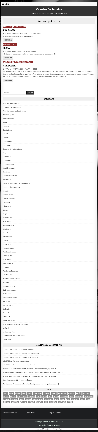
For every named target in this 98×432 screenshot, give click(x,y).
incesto (56, 396)
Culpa (5, 153)
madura (28, 399)
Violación (6, 328)
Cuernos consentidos (21, 361)
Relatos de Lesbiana (10, 271)
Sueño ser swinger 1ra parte (23, 350)
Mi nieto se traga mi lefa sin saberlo (25, 353)
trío (46, 402)
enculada (71, 393)
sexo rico (23, 402)
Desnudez (7, 160)
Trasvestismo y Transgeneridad (15, 324)
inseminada (79, 396)
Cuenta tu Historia (10, 413)
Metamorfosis (8, 225)
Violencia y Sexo (9, 332)
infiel (71, 396)
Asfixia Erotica (8, 119)
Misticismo (7, 229)
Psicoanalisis (8, 263)
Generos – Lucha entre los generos (16, 183)
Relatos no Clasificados (24, 62)
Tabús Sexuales (9, 320)
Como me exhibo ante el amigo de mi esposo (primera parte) (39, 372)
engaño (78, 393)
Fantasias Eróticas (10, 176)
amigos (17, 393)
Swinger (31, 402)
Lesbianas (7, 202)
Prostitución (7, 259)
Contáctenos (30, 413)
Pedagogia (7, 244)
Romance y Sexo (20, 27)
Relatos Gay (7, 275)
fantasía (32, 396)
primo (62, 399)
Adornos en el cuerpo (11, 103)
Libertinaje (7, 206)
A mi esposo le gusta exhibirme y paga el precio (37, 376)
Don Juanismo (8, 164)
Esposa (5, 396)
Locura (5, 210)
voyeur (70, 402)
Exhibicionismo (9, 168)
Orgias (5, 240)
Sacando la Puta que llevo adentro (25, 357)
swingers (39, 402)
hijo (50, 396)
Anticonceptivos (9, 115)
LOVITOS (6, 350)
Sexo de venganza (10, 297)
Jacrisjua (6, 384)
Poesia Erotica (8, 248)
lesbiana (6, 399)
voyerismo (62, 402)
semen (82, 399)
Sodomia (6, 309)
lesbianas (14, 399)
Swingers (6, 317)
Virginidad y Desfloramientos (14, 336)
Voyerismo (7, 339)
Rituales (6, 282)
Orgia (56, 399)
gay (38, 396)
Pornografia (7, 256)
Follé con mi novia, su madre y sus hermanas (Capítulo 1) (34, 369)
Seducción (7, 294)
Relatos (8, 27)
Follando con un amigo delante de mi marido (29, 365)
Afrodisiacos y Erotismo (12, 107)
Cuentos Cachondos (49, 9)
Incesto (6, 191)
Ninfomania (7, 237)
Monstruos (7, 233)
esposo (12, 396)
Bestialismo (7, 130)
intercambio (89, 396)
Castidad (6, 134)
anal (23, 393)
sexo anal (6, 402)
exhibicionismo (22, 396)
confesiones (38, 393)
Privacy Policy (58, 429)
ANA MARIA (9, 30)
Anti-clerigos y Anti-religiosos (14, 111)
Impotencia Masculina (11, 187)
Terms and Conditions (43, 429)
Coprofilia (7, 145)
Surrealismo (7, 313)
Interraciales (8, 195)
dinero (54, 393)
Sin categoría (8, 305)
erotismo (86, 393)
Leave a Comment (36, 33)
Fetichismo (7, 179)
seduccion (75, 399)
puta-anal (8, 33)
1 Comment (32, 51)
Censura (6, 138)
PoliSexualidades (9, 252)
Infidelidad (64, 396)
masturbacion (38, 399)
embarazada (62, 393)
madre (22, 399)
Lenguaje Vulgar (9, 199)
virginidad (53, 402)
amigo (11, 393)
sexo (88, 399)
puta (67, 399)
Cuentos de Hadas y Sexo (12, 149)
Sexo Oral (6, 301)
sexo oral (15, 402)
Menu (7, 4)
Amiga (5, 393)
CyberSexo (7, 157)
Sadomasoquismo (9, 290)
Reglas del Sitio (55, 413)
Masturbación (8, 218)
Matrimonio (7, 221)
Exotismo (6, 172)
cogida (29, 393)
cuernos (46, 393)
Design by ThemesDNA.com (49, 425)
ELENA (6, 48)
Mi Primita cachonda (24, 380)
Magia (5, 214)
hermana (44, 396)
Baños (5, 122)
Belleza (6, 126)
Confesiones (7, 141)
